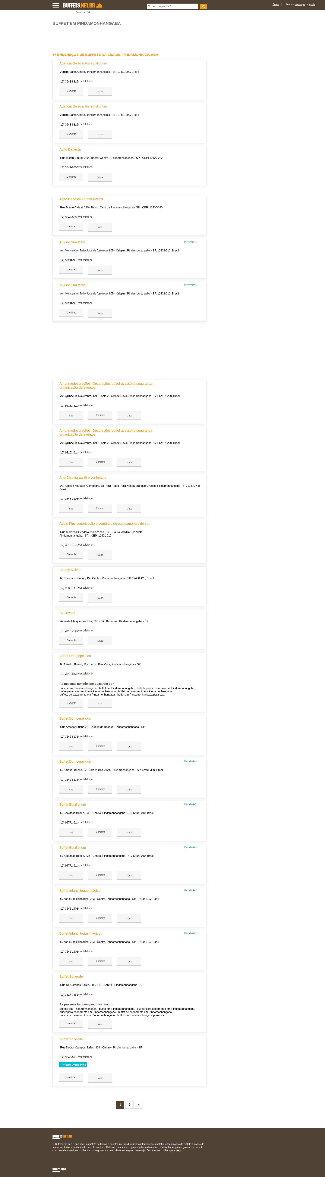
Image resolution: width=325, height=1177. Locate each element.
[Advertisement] (131, 38)
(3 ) (190, 242)
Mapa (100, 91)
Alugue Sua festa (72, 242)
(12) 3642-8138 (68, 673)
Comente (71, 91)
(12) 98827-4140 (69, 588)
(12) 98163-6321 (69, 405)
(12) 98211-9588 (69, 260)
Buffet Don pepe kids (75, 656)
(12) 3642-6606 (68, 167)
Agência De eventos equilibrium (83, 63)
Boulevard (67, 613)
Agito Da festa (70, 149)
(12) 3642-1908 (68, 908)
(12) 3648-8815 (68, 81)
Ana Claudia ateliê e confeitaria (82, 477)
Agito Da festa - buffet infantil (81, 199)
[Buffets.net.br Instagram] (57, 1153)
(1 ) (190, 804)
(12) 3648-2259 (68, 630)
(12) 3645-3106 (68, 498)
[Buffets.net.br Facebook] (53, 1153)
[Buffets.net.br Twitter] (55, 1153)
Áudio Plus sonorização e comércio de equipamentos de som (105, 523)
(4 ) (190, 285)
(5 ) (190, 761)
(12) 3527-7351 (68, 994)
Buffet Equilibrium (72, 804)
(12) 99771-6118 (69, 822)
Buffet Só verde (71, 976)
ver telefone (85, 81)
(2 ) (190, 847)
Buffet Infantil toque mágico (79, 890)
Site (71, 415)
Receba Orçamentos (74, 1064)
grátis (312, 4)
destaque (300, 4)
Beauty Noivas (70, 570)
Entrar (276, 4)
